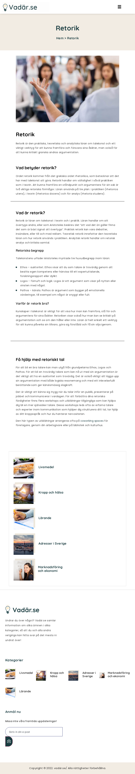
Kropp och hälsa (50, 492)
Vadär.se (26, 610)
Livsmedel (46, 467)
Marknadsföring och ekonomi (50, 569)
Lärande (44, 518)
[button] (122, 7)
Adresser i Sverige (52, 543)
